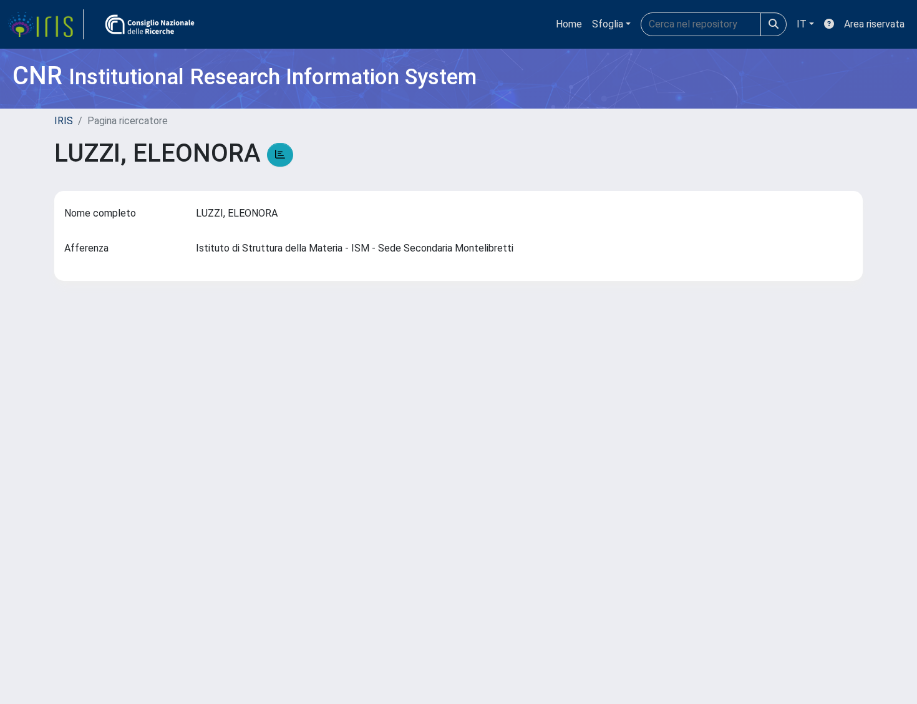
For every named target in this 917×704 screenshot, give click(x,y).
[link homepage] (45, 24)
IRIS (63, 121)
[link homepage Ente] (150, 24)
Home (569, 24)
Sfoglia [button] (607, 24)
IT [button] (802, 24)
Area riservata (874, 24)
